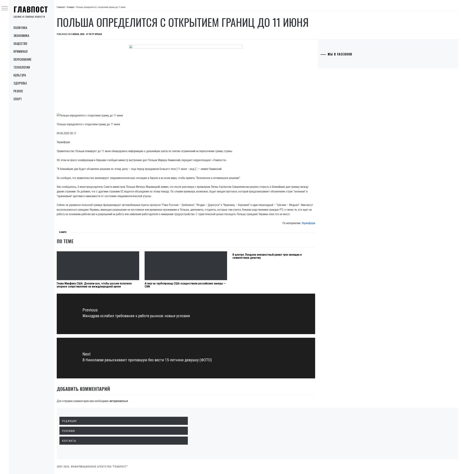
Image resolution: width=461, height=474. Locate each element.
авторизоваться (118, 401)
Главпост (31, 9)
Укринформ (308, 223)
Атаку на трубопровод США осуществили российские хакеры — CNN (185, 285)
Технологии (22, 67)
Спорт (18, 99)
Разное (18, 91)
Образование (23, 59)
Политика (20, 28)
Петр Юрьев (95, 34)
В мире (63, 232)
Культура (20, 75)
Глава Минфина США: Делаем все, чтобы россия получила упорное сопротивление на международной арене (94, 285)
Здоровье (20, 83)
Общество (20, 43)
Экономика (21, 35)
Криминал (21, 51)
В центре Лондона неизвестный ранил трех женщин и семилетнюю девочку (267, 256)
